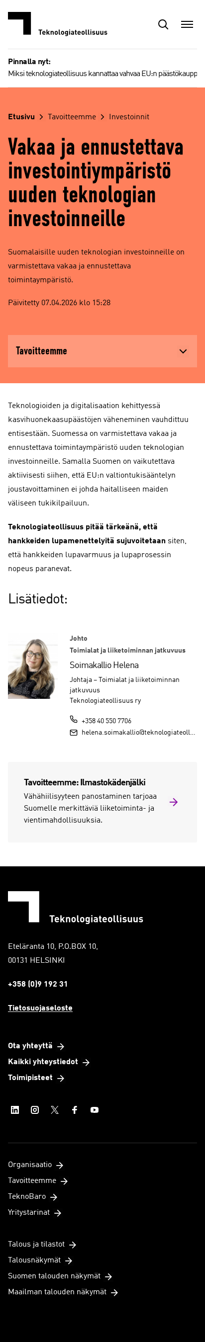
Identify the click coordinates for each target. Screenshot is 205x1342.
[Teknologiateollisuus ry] (57, 24)
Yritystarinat (29, 1213)
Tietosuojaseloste (40, 1008)
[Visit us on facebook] (75, 1110)
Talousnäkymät (34, 1260)
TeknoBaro (27, 1197)
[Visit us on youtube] (95, 1110)
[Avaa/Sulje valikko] (187, 24)
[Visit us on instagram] (35, 1110)
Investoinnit (129, 117)
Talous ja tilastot (36, 1245)
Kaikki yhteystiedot (43, 1062)
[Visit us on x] (55, 1110)
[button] (163, 24)
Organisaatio (30, 1165)
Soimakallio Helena (104, 665)
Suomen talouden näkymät (54, 1276)
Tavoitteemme (72, 117)
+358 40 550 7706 (106, 721)
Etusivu (21, 117)
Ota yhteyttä (30, 1046)
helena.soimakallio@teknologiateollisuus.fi (139, 732)
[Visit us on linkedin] (15, 1110)
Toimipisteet (30, 1078)
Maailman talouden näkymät (57, 1292)
